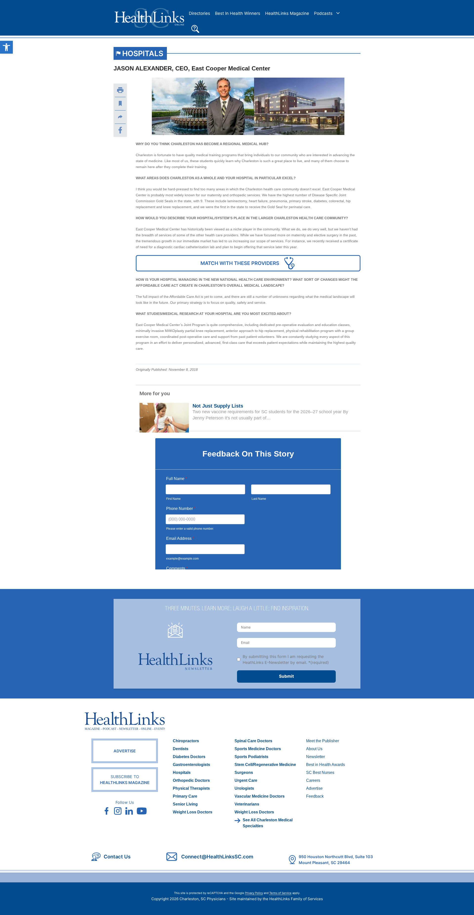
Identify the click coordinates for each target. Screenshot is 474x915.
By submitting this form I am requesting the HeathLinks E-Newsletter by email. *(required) (286, 659)
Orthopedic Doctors (191, 780)
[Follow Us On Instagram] (117, 811)
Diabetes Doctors (189, 757)
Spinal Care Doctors (253, 741)
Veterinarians (247, 804)
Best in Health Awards (325, 764)
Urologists (244, 788)
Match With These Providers (239, 263)
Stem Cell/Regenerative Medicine (265, 764)
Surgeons (244, 772)
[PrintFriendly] (120, 90)
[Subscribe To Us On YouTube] (142, 811)
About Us (314, 749)
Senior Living (185, 804)
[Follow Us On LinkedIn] (129, 811)
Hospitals (142, 53)
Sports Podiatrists (251, 757)
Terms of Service (280, 893)
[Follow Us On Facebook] (106, 811)
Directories (199, 13)
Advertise (125, 750)
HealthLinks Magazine (287, 13)
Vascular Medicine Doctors (260, 796)
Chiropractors (186, 741)
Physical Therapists (191, 788)
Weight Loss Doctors (192, 812)
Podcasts (323, 13)
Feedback (315, 796)
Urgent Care (246, 780)
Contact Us (117, 857)
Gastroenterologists (191, 764)
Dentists (180, 749)
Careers (313, 780)
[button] (195, 28)
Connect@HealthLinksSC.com (217, 857)
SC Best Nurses (320, 772)
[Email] (120, 117)
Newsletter (315, 757)
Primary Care (185, 796)
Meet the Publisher (322, 741)
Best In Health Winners (237, 13)
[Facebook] (120, 130)
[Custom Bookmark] (120, 103)
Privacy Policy (254, 893)
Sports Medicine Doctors (258, 749)
